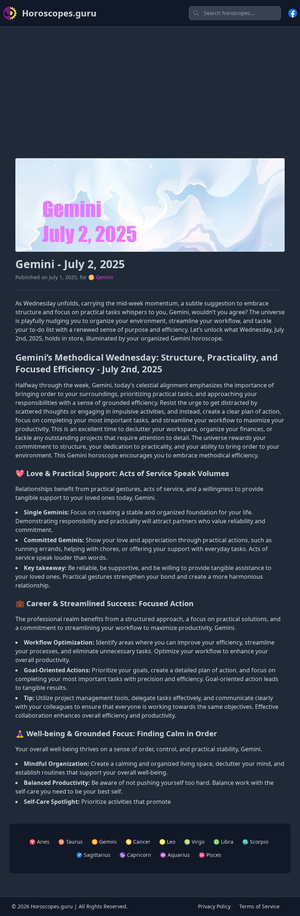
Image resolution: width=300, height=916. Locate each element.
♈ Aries (39, 841)
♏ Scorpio (255, 841)
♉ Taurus (70, 841)
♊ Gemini (100, 277)
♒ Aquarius (175, 854)
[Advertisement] (150, 84)
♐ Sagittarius (93, 854)
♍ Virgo (194, 841)
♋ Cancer (137, 841)
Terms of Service (259, 906)
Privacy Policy (214, 906)
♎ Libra (223, 841)
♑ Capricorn (135, 854)
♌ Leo (167, 841)
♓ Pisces (210, 854)
